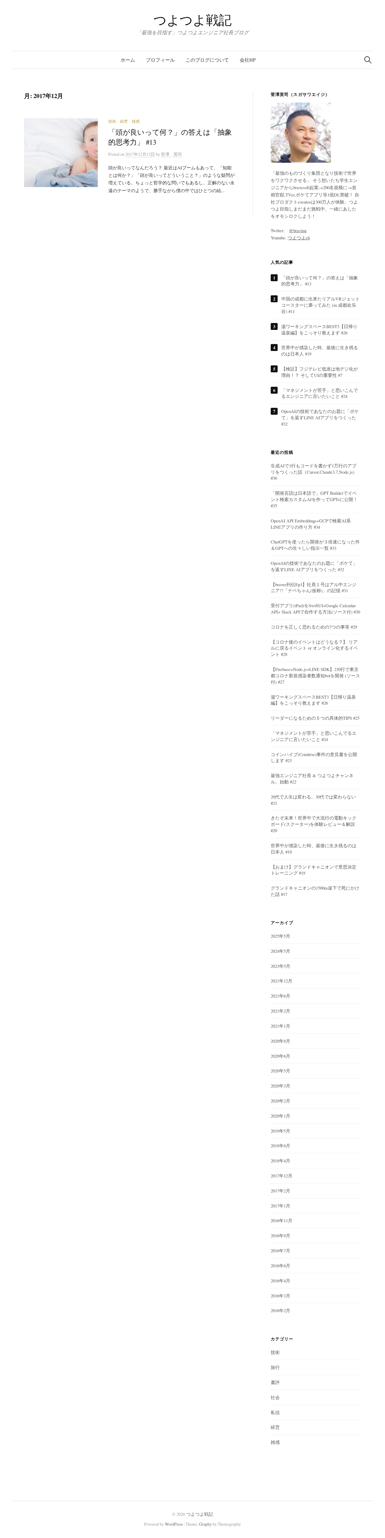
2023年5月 (280, 966)
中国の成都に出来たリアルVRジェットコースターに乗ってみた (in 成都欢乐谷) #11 (320, 305)
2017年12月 (281, 1176)
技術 (112, 121)
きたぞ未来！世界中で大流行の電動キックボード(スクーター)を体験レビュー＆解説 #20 (313, 824)
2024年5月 (280, 951)
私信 (275, 1412)
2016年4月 (280, 1281)
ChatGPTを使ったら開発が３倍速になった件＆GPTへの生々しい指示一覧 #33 (315, 545)
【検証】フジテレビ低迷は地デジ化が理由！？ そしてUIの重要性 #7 (319, 372)
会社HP (248, 60)
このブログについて (207, 60)
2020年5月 (280, 1071)
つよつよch (299, 238)
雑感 (136, 121)
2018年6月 (280, 1146)
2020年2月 (280, 1101)
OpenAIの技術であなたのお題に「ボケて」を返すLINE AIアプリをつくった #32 (320, 417)
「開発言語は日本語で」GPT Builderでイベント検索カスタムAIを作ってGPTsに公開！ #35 (314, 499)
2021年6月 (280, 996)
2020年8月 (280, 1041)
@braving (297, 230)
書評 (275, 1382)
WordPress (174, 1524)
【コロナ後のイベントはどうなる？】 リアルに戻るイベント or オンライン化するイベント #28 (314, 648)
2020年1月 (280, 1116)
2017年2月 (280, 1191)
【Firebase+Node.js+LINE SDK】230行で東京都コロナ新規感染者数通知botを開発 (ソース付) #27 (315, 675)
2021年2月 (280, 1011)
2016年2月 (280, 1310)
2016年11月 (281, 1220)
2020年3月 (280, 1086)
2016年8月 (280, 1235)
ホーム (128, 60)
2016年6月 (280, 1266)
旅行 (275, 1367)
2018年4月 (280, 1161)
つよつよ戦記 (192, 19)
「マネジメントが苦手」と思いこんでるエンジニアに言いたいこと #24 (319, 393)
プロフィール (160, 60)
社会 (275, 1397)
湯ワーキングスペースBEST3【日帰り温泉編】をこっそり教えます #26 (319, 329)
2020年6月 (280, 1056)
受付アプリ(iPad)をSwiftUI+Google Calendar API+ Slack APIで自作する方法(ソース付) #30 (315, 608)
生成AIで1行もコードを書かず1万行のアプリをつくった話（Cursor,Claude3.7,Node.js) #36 (313, 472)
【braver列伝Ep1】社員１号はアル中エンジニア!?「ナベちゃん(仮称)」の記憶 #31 (313, 587)
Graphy (205, 1524)
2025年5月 (280, 936)
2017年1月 (280, 1206)
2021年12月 (281, 981)
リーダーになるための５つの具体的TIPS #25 (315, 718)
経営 (124, 121)
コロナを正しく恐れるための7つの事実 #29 (314, 627)
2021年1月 (280, 1026)
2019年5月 (280, 1131)
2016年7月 (280, 1250)
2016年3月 (280, 1296)
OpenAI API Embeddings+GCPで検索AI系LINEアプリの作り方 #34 (311, 524)
